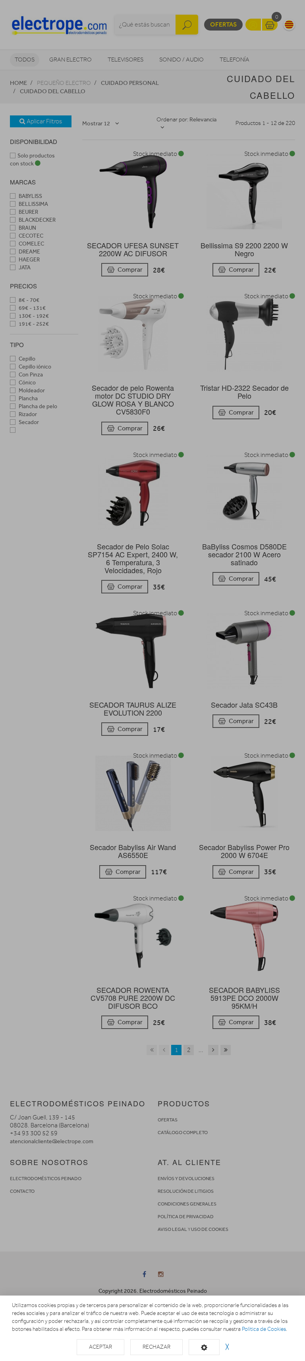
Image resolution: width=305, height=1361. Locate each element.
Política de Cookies (264, 1329)
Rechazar (156, 1347)
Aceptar (100, 1347)
